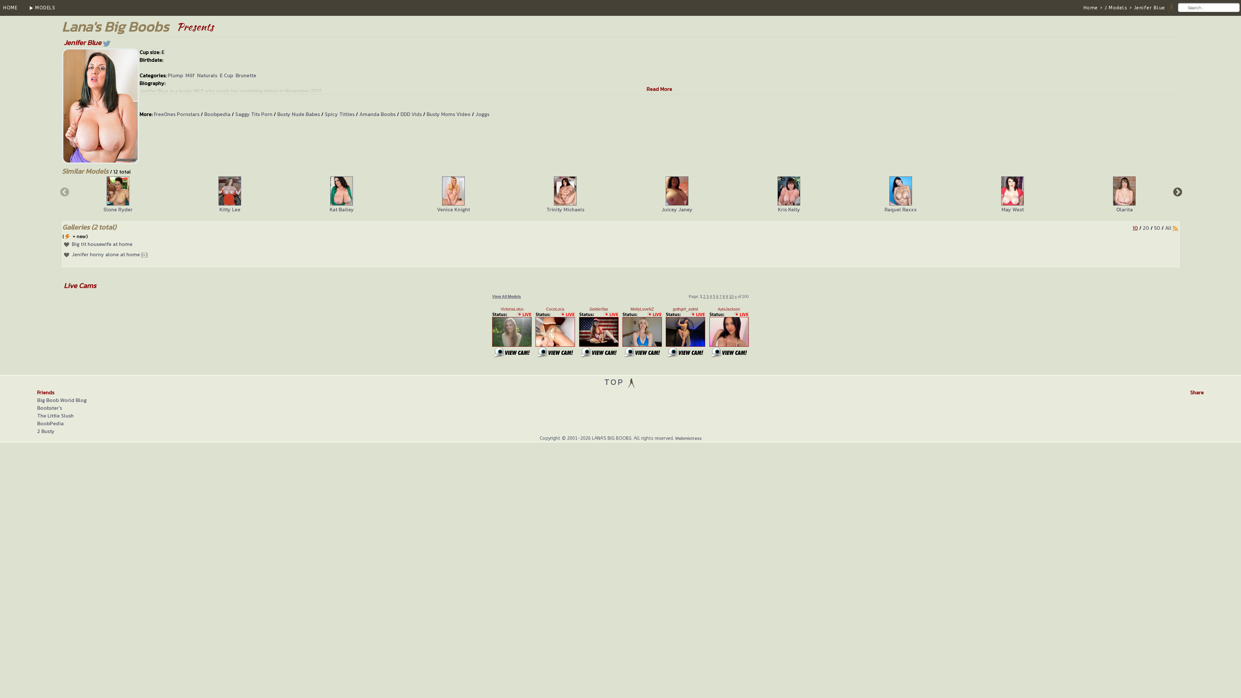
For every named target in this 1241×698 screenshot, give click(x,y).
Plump (175, 75)
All (1168, 228)
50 (1157, 228)
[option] (118, 194)
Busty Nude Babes (298, 114)
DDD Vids (411, 114)
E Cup (226, 75)
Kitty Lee (229, 209)
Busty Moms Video (449, 114)
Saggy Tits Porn (253, 114)
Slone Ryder (118, 209)
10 (1135, 228)
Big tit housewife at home (102, 244)
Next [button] (1177, 191)
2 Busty (46, 431)
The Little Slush (55, 415)
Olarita (1124, 209)
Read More (659, 89)
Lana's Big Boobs (115, 26)
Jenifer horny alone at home (106, 254)
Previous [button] (64, 191)
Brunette (246, 75)
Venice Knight (453, 209)
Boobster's (49, 408)
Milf (190, 75)
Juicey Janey (677, 209)
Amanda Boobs (377, 114)
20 (1146, 228)
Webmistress (688, 438)
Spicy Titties (340, 114)
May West (1013, 209)
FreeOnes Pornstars (176, 114)
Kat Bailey (342, 209)
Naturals (207, 75)
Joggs (482, 114)
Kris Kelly (789, 209)
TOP (615, 381)
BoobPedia (50, 423)
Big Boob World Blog (62, 400)
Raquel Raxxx (901, 209)
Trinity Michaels (565, 209)
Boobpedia (217, 114)
